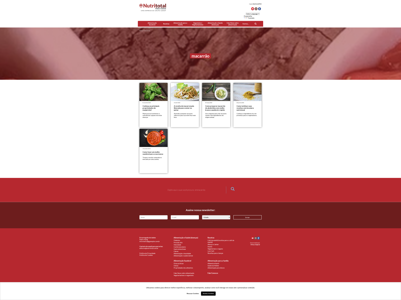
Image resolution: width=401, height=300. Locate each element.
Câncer (176, 251)
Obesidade (177, 245)
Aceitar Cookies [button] (208, 293)
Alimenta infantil (213, 263)
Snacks (210, 247)
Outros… (245, 24)
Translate (251, 18)
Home (141, 30)
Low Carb (211, 251)
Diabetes (177, 240)
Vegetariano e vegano (215, 249)
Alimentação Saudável (182, 261)
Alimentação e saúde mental (183, 256)
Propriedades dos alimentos (183, 268)
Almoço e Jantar (213, 244)
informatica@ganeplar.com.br (149, 241)
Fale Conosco (213, 273)
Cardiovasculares (180, 247)
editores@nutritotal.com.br (148, 248)
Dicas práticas (179, 263)
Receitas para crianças (215, 253)
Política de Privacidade (147, 253)
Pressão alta (178, 242)
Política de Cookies (146, 255)
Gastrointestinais (180, 249)
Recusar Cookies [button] (193, 293)
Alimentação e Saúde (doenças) (186, 238)
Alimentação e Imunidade (182, 253)
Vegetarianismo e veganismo (184, 275)
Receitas (211, 238)
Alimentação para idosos (216, 268)
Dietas (176, 266)
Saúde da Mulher (213, 266)
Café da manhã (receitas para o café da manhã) (221, 241)
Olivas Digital (255, 244)
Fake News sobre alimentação (184, 273)
